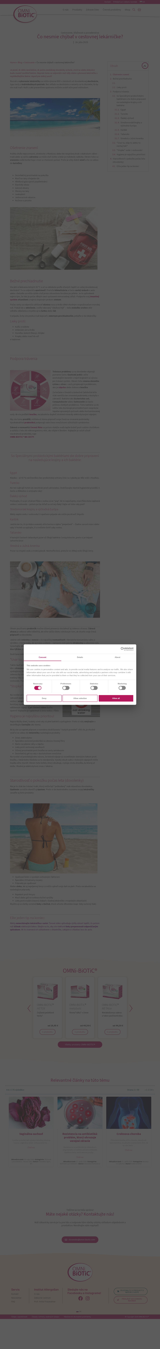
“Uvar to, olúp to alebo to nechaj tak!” (128, 144)
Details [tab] (80, 657)
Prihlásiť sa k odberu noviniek (125, 2)
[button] (145, 65)
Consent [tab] (42, 657)
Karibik (123, 130)
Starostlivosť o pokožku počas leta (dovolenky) (129, 160)
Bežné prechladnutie (122, 78)
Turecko (124, 114)
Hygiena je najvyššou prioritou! (131, 154)
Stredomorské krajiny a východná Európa (131, 124)
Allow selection (80, 698)
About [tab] (117, 657)
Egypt (123, 109)
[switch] (66, 688)
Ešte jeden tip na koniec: (128, 166)
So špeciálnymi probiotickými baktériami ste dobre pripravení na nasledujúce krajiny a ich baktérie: (131, 100)
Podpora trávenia (121, 91)
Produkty (77, 9)
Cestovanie (29, 62)
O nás (65, 9)
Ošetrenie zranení (121, 74)
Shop (127, 9)
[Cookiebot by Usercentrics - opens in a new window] (123, 649)
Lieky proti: (122, 87)
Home (13, 62)
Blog (20, 62)
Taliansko (124, 134)
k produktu (47, 1031)
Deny (44, 698)
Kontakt (107, 2)
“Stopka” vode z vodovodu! (129, 150)
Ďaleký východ (127, 118)
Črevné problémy (112, 9)
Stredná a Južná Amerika (132, 138)
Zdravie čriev (92, 9)
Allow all (116, 698)
